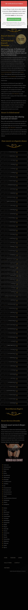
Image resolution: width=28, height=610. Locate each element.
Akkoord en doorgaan (14, 19)
